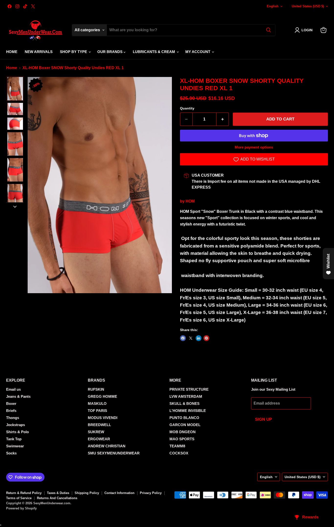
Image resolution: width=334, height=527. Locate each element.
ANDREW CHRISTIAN (106, 446)
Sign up (263, 419)
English (272, 6)
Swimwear (15, 446)
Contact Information (119, 493)
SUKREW (96, 432)
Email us (13, 389)
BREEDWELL (99, 425)
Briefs (11, 411)
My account (198, 52)
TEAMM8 (177, 446)
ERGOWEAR (99, 439)
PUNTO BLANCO (184, 418)
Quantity (187, 108)
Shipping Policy (87, 493)
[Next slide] (15, 206)
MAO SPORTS (181, 439)
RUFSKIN (96, 389)
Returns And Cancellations (57, 498)
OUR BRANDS (110, 52)
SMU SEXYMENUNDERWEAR (114, 453)
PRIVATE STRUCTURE (189, 389)
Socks (11, 453)
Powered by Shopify (21, 508)
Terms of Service (19, 498)
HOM (190, 201)
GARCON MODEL (184, 425)
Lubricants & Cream (154, 52)
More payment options (254, 147)
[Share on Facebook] (183, 338)
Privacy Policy (151, 493)
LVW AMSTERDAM (185, 396)
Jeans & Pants (18, 396)
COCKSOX (178, 453)
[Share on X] (191, 338)
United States (308, 6)
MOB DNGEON (182, 432)
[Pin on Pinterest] (206, 338)
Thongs (12, 418)
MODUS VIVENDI (102, 418)
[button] (304, 30)
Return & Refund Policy (24, 493)
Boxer (11, 403)
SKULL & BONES (184, 403)
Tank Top (14, 439)
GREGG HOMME (102, 396)
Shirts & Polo (17, 432)
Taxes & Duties (58, 493)
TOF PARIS (97, 411)
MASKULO (97, 403)
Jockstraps (15, 425)
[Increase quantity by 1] (222, 119)
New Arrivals (39, 52)
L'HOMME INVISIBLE (187, 411)
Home (11, 52)
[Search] (268, 30)
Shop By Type (74, 52)
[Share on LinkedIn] (198, 338)
